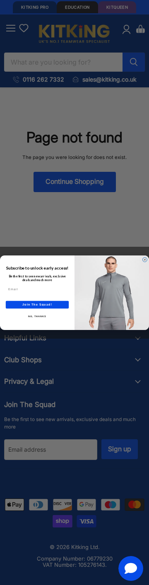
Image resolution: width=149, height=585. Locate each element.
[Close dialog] (144, 259)
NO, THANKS (37, 316)
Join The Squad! (37, 304)
